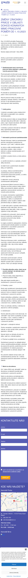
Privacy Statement (17, 576)
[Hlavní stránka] (1, 10)
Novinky (6, 10)
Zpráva (3, 449)
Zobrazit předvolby (14, 572)
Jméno (3, 427)
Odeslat (5, 478)
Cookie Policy (9, 576)
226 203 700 (7, 517)
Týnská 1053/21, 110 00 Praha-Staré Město (13, 514)
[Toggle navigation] (25, 2)
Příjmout (14, 564)
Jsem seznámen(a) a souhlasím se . (13, 470)
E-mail (3, 434)
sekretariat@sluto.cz (9, 520)
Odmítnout (14, 568)
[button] (26, 549)
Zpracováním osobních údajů (11, 471)
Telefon (3, 441)
